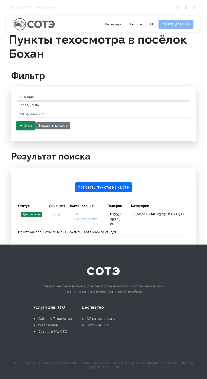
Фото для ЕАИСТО (52, 332)
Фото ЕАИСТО (98, 325)
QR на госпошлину (101, 319)
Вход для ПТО (21, 7)
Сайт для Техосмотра (55, 319)
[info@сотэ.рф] (194, 7)
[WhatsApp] (178, 7)
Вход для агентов (48, 7)
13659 (56, 214)
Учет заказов (48, 325)
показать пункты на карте (103, 187)
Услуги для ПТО (176, 24)
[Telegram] (186, 7)
